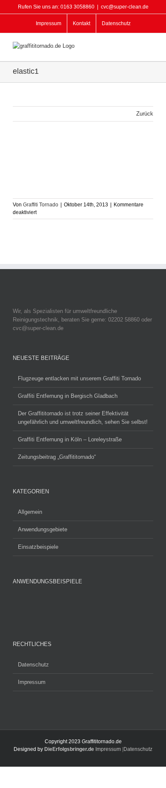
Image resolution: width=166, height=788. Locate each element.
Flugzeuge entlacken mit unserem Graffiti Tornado (79, 378)
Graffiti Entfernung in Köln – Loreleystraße (70, 439)
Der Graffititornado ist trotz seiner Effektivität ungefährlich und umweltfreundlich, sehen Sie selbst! (83, 417)
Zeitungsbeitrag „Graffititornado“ (57, 457)
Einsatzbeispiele (38, 547)
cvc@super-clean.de (125, 7)
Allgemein (30, 512)
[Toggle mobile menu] (149, 47)
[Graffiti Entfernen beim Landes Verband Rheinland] (25, 608)
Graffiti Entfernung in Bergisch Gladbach (67, 396)
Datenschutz (33, 664)
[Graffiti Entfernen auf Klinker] (53, 607)
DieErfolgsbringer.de (69, 749)
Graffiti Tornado (40, 205)
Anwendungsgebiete (42, 529)
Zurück (144, 113)
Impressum (32, 682)
